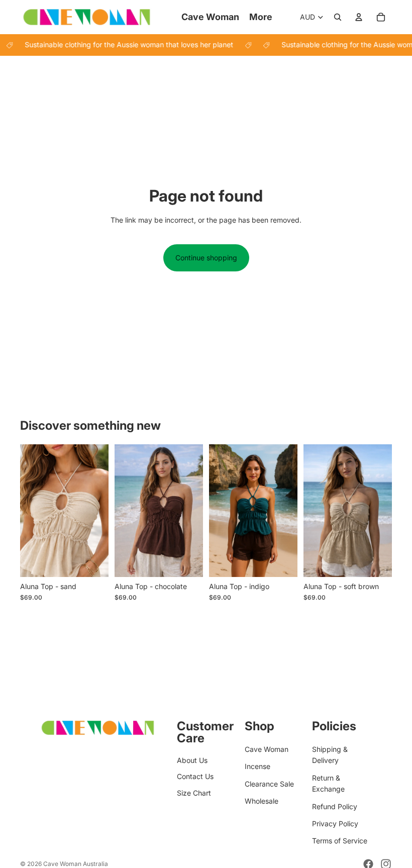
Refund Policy (334, 806)
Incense (257, 766)
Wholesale (261, 801)
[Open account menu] (359, 17)
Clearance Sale (269, 784)
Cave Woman (266, 749)
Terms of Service (339, 840)
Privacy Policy (335, 823)
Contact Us (195, 776)
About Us (192, 760)
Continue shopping (206, 257)
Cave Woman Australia (75, 863)
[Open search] (338, 17)
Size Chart (194, 793)
